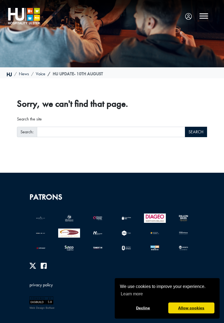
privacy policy (41, 285)
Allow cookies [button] (191, 308)
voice (40, 74)
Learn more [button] (132, 294)
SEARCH (196, 132)
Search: (27, 132)
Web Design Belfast (42, 307)
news (24, 74)
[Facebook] (43, 265)
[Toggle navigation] (203, 16)
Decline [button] (143, 308)
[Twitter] (33, 265)
